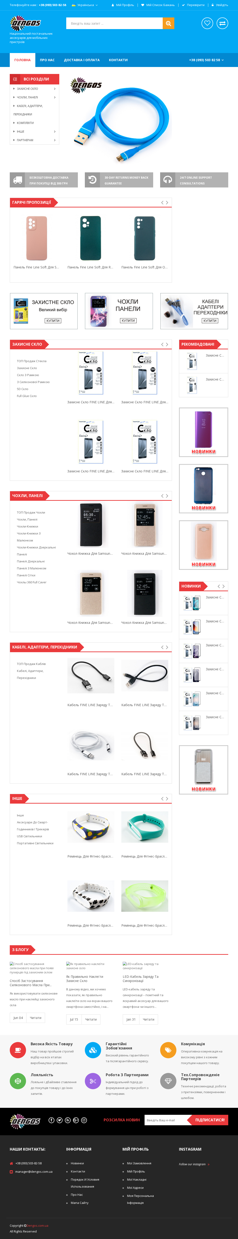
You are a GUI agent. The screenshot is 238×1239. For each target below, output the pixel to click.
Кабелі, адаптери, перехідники (30, 674)
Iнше (20, 815)
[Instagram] (84, 1120)
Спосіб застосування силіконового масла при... (31, 983)
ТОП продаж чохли (31, 512)
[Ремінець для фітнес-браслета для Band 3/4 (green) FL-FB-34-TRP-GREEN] (90, 896)
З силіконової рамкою (33, 382)
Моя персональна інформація (140, 1199)
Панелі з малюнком (31, 568)
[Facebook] (51, 1120)
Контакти (78, 1171)
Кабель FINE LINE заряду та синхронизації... (90, 705)
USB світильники (29, 836)
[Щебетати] (60, 1120)
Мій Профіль (136, 1171)
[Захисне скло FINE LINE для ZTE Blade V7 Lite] (192, 361)
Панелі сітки (26, 575)
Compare (59, 238)
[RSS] (68, 1120)
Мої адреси (135, 1188)
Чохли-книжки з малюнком (29, 536)
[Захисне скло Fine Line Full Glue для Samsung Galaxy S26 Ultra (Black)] (192, 699)
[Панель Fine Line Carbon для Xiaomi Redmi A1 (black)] (36, 237)
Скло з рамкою (28, 375)
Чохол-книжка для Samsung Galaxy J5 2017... (90, 553)
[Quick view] (14, 238)
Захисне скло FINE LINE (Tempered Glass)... (215, 379)
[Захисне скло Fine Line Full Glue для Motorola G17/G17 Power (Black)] (192, 651)
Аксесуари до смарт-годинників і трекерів (33, 825)
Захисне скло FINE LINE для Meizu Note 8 (144, 402)
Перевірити (195, 5)
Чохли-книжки (27, 526)
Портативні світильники (35, 843)
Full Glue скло (27, 396)
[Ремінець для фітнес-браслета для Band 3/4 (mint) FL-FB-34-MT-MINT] (90, 827)
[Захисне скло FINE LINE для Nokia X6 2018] (90, 441)
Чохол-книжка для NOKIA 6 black (144, 553)
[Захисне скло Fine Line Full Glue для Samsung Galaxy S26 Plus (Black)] (192, 723)
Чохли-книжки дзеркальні (36, 547)
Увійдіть (221, 5)
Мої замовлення (139, 1163)
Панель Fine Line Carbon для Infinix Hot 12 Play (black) (144, 267)
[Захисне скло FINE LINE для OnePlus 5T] (90, 372)
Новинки (77, 1163)
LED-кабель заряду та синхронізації (141, 979)
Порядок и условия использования (85, 1183)
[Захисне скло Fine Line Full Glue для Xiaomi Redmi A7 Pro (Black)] (192, 627)
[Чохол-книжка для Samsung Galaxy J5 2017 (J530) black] (90, 593)
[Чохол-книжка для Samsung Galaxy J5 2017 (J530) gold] (90, 524)
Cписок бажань (207, 23)
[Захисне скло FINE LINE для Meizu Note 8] (144, 372)
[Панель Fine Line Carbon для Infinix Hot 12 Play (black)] (144, 237)
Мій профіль (125, 5)
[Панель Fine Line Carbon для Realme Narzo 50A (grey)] (90, 237)
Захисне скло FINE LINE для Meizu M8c (144, 471)
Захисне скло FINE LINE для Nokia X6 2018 (90, 471)
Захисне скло (27, 368)
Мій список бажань (160, 5)
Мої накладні (136, 1179)
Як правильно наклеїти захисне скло (84, 979)
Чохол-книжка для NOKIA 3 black (144, 622)
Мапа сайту (80, 1203)
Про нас (77, 1194)
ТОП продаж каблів (31, 664)
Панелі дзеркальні (31, 561)
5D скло (22, 389)
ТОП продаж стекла (31, 361)
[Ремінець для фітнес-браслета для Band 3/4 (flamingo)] (144, 827)
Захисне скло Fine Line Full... (215, 597)
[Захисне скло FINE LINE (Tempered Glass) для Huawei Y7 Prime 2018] (192, 385)
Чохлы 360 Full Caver (31, 582)
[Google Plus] (76, 1120)
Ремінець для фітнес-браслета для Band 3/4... (90, 856)
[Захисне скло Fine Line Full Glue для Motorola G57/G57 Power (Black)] (192, 603)
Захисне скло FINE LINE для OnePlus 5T (90, 402)
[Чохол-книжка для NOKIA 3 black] (144, 593)
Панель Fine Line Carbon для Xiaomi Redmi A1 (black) (36, 267)
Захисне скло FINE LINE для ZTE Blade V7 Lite (215, 355)
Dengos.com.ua (37, 1225)
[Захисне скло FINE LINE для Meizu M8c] (144, 441)
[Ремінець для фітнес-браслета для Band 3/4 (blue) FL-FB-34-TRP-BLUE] (144, 896)
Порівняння (222, 23)
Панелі (22, 554)
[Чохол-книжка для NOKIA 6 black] (144, 524)
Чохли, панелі (27, 519)
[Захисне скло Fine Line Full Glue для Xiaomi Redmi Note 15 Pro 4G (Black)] (192, 675)
